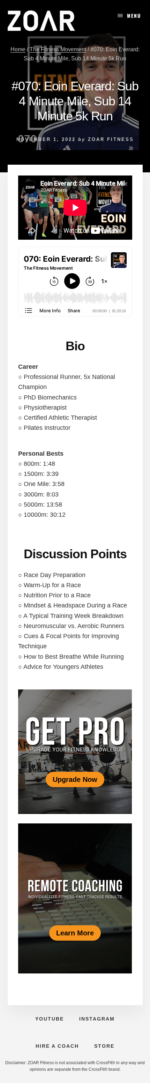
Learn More (75, 933)
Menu (134, 15)
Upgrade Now (75, 779)
